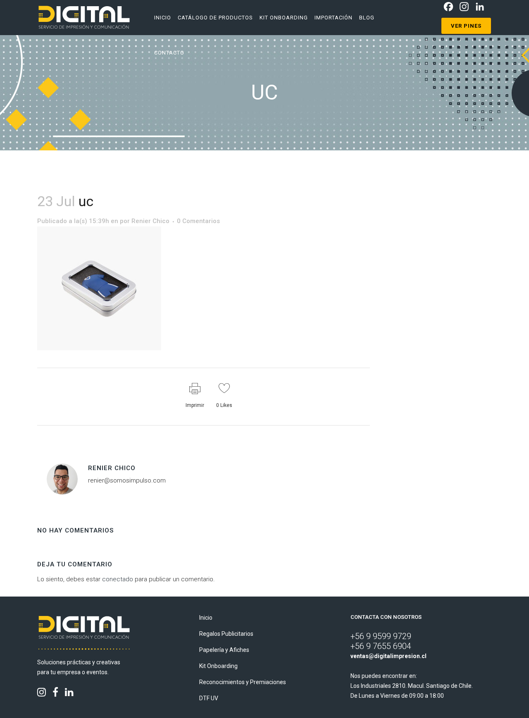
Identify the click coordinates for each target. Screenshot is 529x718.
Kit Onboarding (218, 666)
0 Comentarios (198, 221)
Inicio (205, 617)
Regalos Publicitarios (226, 633)
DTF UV (208, 698)
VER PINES (466, 26)
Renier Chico (150, 221)
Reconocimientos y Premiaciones (242, 682)
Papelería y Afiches (224, 650)
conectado (117, 579)
